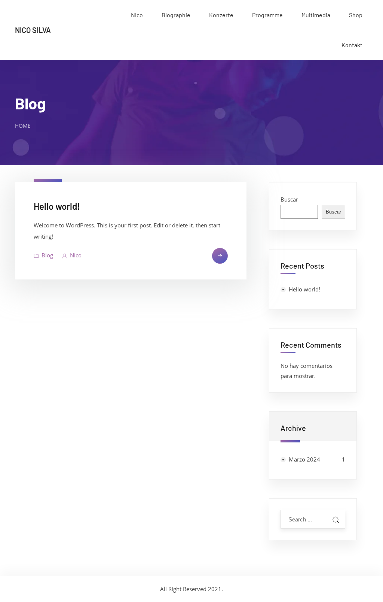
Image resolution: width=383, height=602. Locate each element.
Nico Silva (33, 30)
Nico (137, 14)
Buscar (289, 199)
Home (23, 125)
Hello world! (57, 206)
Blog (30, 103)
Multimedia (315, 14)
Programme (267, 14)
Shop (355, 14)
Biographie (176, 14)
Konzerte (221, 14)
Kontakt (351, 44)
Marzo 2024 (304, 459)
